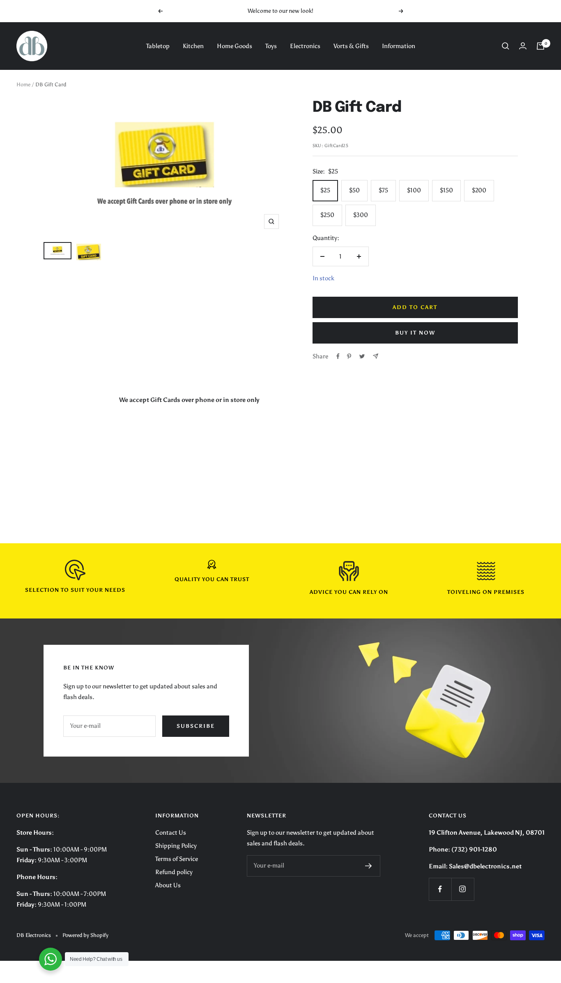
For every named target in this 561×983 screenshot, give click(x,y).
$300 (360, 215)
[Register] (368, 866)
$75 (383, 190)
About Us (168, 885)
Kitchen (193, 46)
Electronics (305, 46)
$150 (446, 190)
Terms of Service (176, 859)
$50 (354, 190)
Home (23, 84)
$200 (479, 190)
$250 (327, 215)
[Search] (505, 46)
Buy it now (415, 333)
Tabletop (158, 46)
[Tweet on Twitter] (362, 356)
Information (398, 46)
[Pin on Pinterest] (349, 356)
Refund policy (174, 872)
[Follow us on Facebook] (440, 889)
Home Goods (234, 46)
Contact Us (170, 832)
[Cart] (540, 46)
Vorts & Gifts (351, 46)
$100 (414, 190)
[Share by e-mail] (375, 356)
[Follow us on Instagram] (462, 889)
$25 (325, 190)
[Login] (523, 45)
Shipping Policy (176, 845)
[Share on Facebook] (338, 356)
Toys (271, 46)
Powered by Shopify (85, 935)
